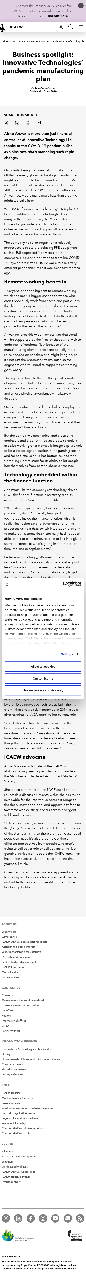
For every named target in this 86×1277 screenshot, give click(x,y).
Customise (40, 678)
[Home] (13, 27)
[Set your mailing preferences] (68, 1218)
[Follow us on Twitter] (6, 1218)
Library (6, 1054)
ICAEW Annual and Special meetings (24, 941)
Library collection (12, 1074)
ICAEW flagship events (16, 1177)
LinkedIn (17, 123)
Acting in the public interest (18, 947)
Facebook (28, 123)
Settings (67, 654)
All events (8, 1151)
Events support (11, 1182)
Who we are (9, 931)
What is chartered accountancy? (21, 952)
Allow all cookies (43, 666)
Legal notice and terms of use (20, 1118)
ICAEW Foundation (13, 967)
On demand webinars (15, 1166)
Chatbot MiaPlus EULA (16, 1133)
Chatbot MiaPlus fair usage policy (22, 1128)
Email (39, 123)
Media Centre (10, 972)
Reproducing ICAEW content (19, 1113)
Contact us (8, 995)
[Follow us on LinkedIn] (18, 1218)
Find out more (57, 16)
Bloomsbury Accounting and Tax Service (26, 1049)
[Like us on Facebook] (31, 1218)
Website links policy (14, 1123)
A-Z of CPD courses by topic (19, 1156)
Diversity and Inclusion (16, 957)
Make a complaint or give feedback (23, 1000)
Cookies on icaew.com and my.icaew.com (27, 1108)
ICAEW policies (11, 1093)
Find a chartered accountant (19, 962)
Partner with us (11, 1030)
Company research (13, 1064)
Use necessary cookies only (43, 690)
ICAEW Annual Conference (18, 1171)
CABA (5, 1025)
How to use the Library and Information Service (31, 1059)
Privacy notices (11, 1103)
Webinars (8, 1161)
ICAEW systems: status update (20, 1005)
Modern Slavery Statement (18, 1098)
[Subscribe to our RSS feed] (80, 1218)
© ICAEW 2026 (11, 1256)
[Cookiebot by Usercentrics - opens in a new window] (63, 584)
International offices (14, 1020)
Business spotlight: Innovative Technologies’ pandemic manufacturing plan (43, 41)
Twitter (6, 123)
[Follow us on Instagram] (43, 1218)
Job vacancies (10, 977)
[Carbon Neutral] (20, 1236)
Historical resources (14, 1069)
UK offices (8, 1010)
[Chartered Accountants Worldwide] (74, 1236)
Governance (9, 936)
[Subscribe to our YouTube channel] (55, 1218)
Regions (7, 1015)
